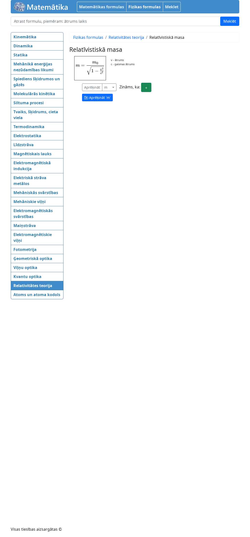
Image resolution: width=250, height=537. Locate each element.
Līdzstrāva (23, 144)
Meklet (171, 7)
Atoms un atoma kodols (36, 294)
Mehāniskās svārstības (35, 192)
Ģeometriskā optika (32, 258)
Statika (20, 55)
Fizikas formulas (144, 7)
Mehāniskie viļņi (29, 201)
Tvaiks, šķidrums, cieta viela (35, 114)
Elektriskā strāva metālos (29, 180)
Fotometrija (25, 249)
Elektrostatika (27, 135)
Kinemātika (24, 37)
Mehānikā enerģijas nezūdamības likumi (33, 66)
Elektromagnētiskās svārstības (33, 213)
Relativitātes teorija (32, 285)
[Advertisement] (30, 378)
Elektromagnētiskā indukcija (32, 165)
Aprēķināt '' (99, 97)
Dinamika (23, 46)
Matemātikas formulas (101, 7)
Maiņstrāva (24, 225)
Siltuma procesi (28, 102)
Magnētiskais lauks (32, 153)
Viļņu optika (25, 267)
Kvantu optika (27, 276)
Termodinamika (28, 126)
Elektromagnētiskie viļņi (32, 237)
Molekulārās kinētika (34, 93)
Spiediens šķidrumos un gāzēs (36, 81)
